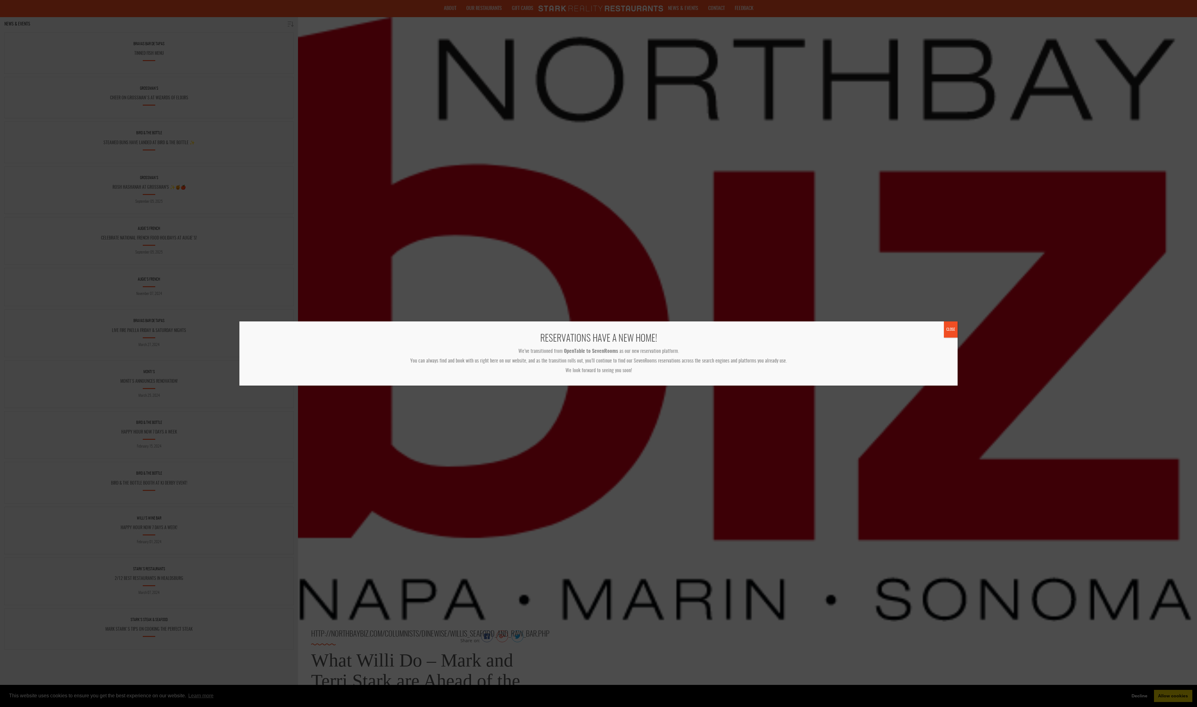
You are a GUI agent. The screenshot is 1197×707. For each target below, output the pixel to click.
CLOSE (950, 329)
